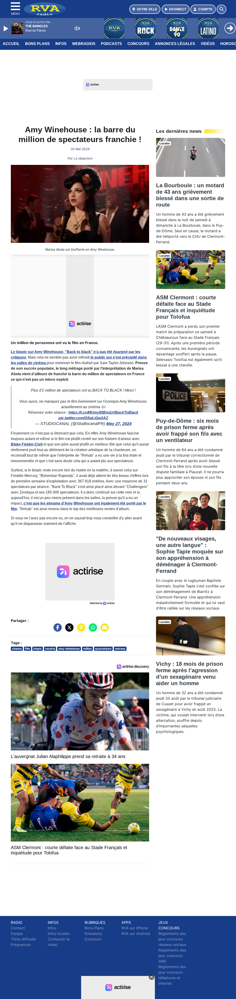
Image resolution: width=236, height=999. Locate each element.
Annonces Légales (175, 44)
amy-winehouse (69, 648)
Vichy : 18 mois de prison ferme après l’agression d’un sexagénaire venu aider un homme (189, 673)
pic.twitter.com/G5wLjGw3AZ (83, 418)
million (87, 648)
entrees (120, 648)
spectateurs (103, 648)
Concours (138, 44)
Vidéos (208, 44)
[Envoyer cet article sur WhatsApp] (91, 629)
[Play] (6, 28)
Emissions (93, 933)
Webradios (83, 44)
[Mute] (77, 28)
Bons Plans (37, 44)
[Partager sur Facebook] (56, 629)
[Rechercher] (221, 9)
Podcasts (111, 44)
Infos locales (59, 933)
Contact (18, 928)
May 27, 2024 (119, 423)
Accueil (11, 44)
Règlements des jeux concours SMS (172, 955)
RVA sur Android (135, 933)
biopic (37, 648)
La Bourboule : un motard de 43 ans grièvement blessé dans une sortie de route (190, 195)
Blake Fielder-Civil (26, 444)
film (27, 648)
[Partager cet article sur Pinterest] (80, 629)
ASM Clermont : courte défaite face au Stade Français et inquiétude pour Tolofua (186, 307)
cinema (17, 648)
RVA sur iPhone (134, 928)
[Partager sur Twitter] (68, 629)
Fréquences (21, 944)
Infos (61, 44)
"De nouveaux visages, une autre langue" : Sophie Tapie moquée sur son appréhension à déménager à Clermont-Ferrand (189, 554)
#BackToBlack (125, 412)
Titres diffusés (23, 939)
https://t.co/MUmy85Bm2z (90, 412)
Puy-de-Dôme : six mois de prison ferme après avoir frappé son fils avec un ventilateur (189, 430)
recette (50, 648)
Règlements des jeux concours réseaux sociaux (172, 939)
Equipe (17, 933)
